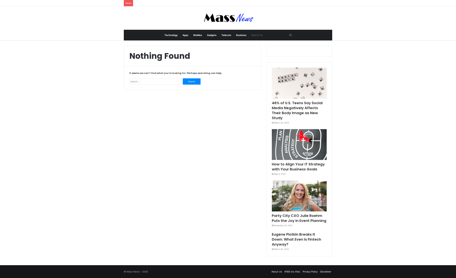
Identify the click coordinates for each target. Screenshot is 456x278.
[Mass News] (228, 18)
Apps (185, 35)
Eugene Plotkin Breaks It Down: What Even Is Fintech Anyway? (296, 239)
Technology (171, 35)
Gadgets (211, 35)
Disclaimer (325, 271)
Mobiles (197, 35)
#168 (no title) (292, 271)
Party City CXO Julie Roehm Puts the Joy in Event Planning (299, 218)
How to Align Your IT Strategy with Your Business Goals (298, 167)
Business (241, 35)
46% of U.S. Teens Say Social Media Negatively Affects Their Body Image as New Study (297, 110)
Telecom (226, 35)
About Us (276, 271)
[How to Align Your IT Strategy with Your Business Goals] (299, 144)
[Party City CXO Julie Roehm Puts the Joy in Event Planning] (299, 195)
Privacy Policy (310, 271)
